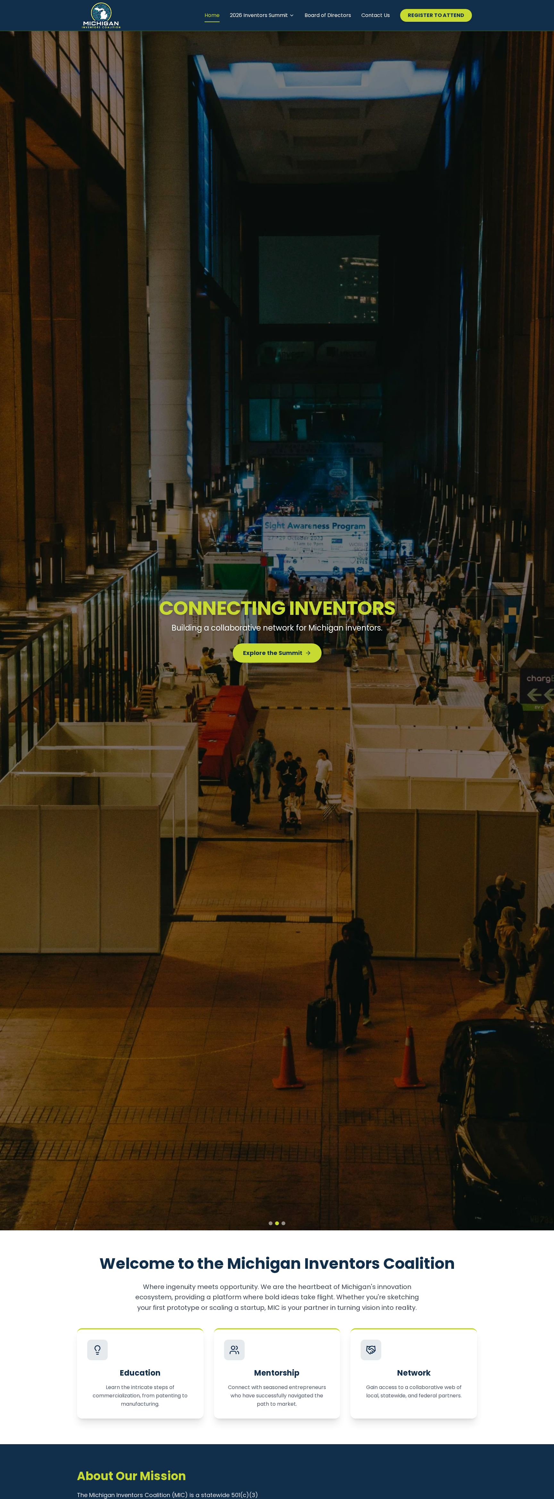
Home (212, 15)
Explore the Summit (272, 658)
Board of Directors (328, 15)
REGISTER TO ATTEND (436, 15)
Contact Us (375, 15)
